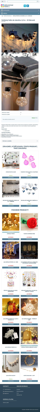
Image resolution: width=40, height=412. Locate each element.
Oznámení (18, 389)
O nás (18, 393)
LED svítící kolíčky (10, 375)
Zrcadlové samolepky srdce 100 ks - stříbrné (11, 201)
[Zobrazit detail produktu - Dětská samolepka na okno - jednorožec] (10, 278)
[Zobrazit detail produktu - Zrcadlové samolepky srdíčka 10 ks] (29, 188)
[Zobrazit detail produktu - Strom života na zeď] (10, 160)
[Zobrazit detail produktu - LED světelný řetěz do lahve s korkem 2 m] (10, 307)
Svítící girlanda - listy (29, 375)
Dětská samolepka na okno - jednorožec (11, 291)
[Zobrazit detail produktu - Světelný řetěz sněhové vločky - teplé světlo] (29, 335)
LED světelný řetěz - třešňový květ (29, 319)
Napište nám (6, 393)
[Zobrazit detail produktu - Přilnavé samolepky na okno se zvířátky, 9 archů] (29, 278)
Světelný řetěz (11, 233)
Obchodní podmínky (20, 391)
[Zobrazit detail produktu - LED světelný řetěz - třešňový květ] (29, 307)
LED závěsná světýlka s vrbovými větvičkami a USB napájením (29, 263)
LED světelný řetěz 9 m (10, 347)
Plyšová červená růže (29, 233)
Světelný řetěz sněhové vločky (29, 347)
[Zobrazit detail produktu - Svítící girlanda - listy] (29, 363)
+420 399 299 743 (7, 389)
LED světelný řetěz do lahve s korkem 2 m (10, 319)
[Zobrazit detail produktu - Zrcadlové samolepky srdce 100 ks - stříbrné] (10, 188)
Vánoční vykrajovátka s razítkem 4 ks (29, 173)
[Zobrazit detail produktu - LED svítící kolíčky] (10, 363)
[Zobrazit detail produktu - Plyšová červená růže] (29, 222)
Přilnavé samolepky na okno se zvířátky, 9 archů (29, 291)
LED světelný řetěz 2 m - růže (11, 262)
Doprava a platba (6, 402)
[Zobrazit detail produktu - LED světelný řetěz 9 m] (10, 335)
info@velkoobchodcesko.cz (8, 391)
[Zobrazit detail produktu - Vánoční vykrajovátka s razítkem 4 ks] (29, 160)
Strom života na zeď (11, 172)
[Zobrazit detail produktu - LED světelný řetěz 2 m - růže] (10, 250)
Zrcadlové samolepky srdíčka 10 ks (29, 201)
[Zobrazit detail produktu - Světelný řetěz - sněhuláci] (10, 222)
